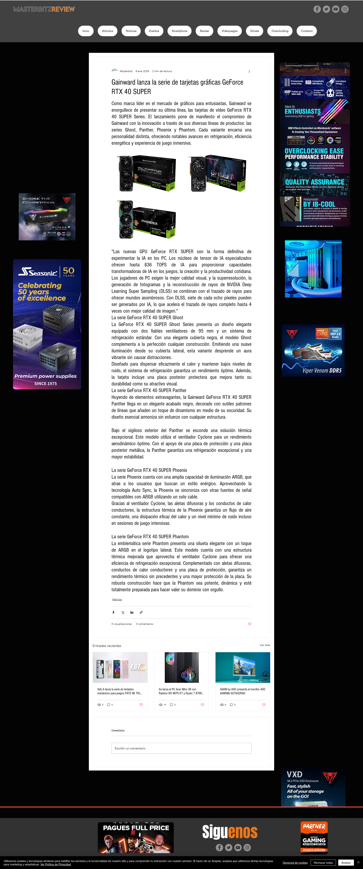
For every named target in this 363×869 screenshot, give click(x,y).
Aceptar (346, 862)
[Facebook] (317, 9)
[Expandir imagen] (146, 173)
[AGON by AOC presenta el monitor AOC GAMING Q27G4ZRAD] (243, 667)
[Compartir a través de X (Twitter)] (122, 612)
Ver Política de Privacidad (55, 864)
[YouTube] (335, 9)
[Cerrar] (358, 862)
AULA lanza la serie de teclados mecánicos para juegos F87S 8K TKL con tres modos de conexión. (119, 691)
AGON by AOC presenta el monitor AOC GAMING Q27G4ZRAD (242, 691)
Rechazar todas (323, 862)
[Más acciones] (249, 71)
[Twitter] (326, 9)
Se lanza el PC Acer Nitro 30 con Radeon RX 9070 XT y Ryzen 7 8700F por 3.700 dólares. (181, 691)
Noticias (117, 599)
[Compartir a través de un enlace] (141, 612)
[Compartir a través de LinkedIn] (132, 612)
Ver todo (265, 645)
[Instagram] (345, 9)
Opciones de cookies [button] (295, 862)
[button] (204, 30)
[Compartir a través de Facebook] (113, 612)
